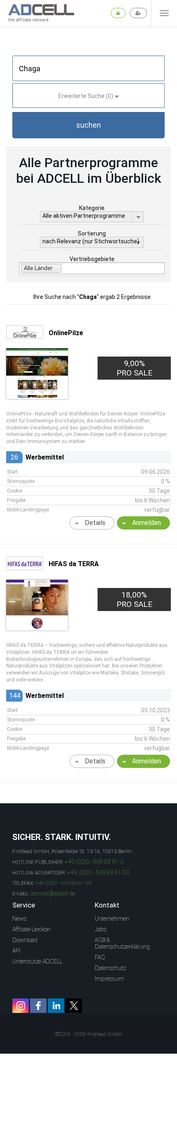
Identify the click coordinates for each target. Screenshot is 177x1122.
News (19, 918)
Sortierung (92, 233)
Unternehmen (112, 918)
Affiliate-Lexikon (31, 929)
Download (24, 940)
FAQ (100, 957)
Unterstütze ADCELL (37, 961)
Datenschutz (110, 968)
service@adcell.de (53, 893)
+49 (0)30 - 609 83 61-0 (94, 861)
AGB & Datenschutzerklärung (122, 943)
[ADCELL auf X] (73, 1005)
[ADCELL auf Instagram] (20, 1005)
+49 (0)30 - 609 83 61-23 (98, 872)
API (16, 950)
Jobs (101, 929)
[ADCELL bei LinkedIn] (56, 1005)
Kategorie (92, 208)
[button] (88, 125)
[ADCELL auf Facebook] (38, 1005)
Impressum (109, 978)
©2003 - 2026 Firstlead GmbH (88, 1034)
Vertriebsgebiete (92, 259)
